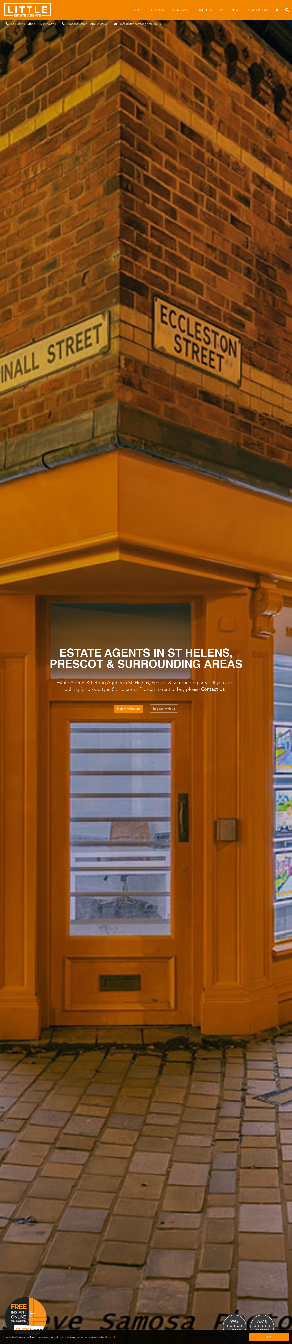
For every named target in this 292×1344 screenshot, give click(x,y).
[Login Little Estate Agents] (277, 10)
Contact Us (258, 10)
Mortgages (181, 10)
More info (110, 1337)
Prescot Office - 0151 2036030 (87, 24)
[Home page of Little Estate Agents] (29, 16)
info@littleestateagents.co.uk (140, 24)
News (235, 10)
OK (269, 1337)
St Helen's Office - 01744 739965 (33, 24)
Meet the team (211, 10)
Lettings (157, 10)
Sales (137, 10)
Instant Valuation (128, 709)
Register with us (164, 709)
